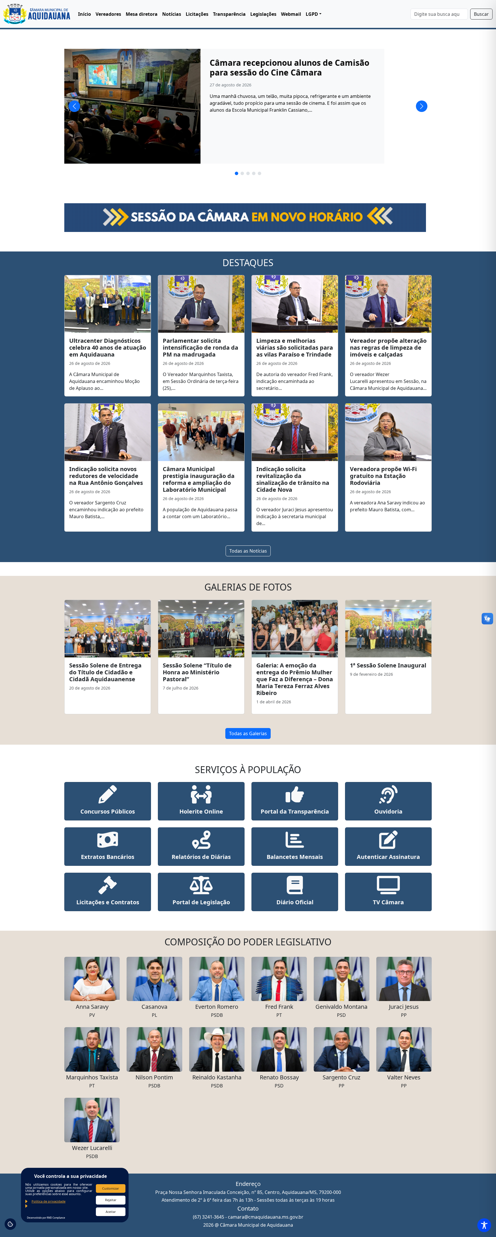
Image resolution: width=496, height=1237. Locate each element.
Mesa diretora (142, 14)
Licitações (197, 14)
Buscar (481, 14)
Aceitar (111, 1211)
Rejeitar (111, 1200)
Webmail (291, 14)
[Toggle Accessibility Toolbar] (484, 1225)
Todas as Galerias (248, 733)
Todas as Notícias (248, 551)
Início (84, 14)
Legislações (263, 14)
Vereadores (108, 14)
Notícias (171, 14)
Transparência (229, 14)
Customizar (110, 1188)
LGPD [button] (312, 14)
